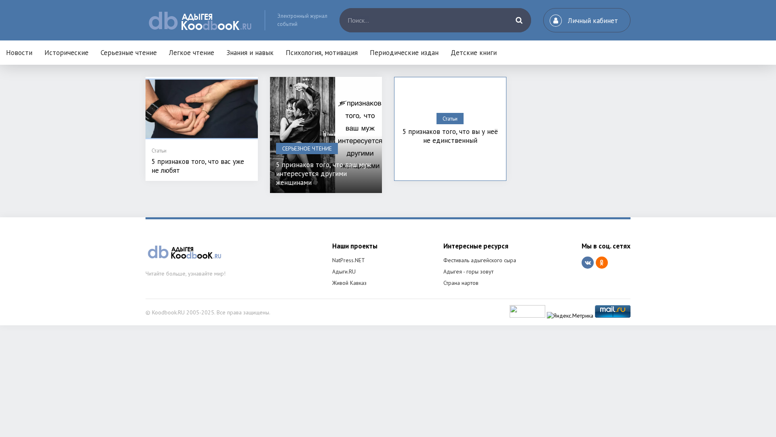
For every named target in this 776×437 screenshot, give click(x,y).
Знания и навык (250, 52)
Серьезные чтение (129, 52)
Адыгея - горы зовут (468, 271)
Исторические (66, 52)
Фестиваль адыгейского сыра (479, 260)
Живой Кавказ (349, 282)
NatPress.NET (348, 260)
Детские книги (474, 52)
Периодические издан (404, 52)
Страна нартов (461, 282)
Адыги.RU (344, 271)
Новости (19, 52)
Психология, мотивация (322, 52)
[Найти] (519, 20)
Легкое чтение (191, 52)
